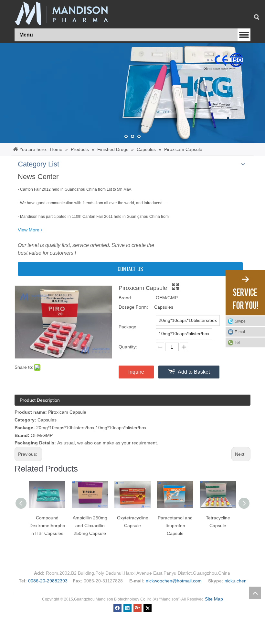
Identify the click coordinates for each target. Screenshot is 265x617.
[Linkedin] (127, 607)
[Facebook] (117, 607)
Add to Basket (194, 372)
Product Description (40, 400)
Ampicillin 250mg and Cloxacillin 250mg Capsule (90, 525)
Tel (237, 342)
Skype (240, 321)
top (255, 593)
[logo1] (61, 13)
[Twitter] (147, 607)
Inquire (136, 372)
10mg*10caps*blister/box (184, 333)
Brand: (125, 297)
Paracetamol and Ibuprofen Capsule (175, 525)
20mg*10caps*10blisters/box (188, 320)
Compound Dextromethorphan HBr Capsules (47, 525)
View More (28, 229)
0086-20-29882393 (48, 580)
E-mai (240, 331)
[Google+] (137, 607)
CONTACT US (130, 269)
